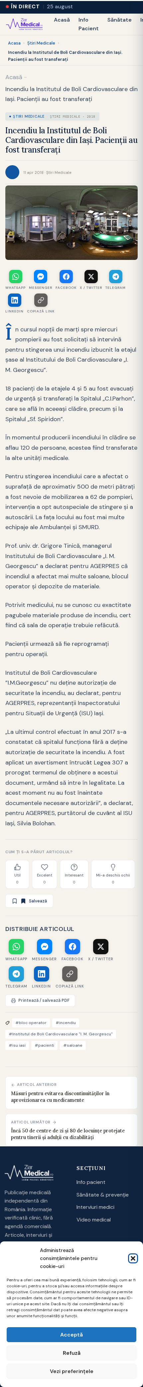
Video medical (93, 1219)
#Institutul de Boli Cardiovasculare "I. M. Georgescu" (61, 1034)
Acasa (14, 43)
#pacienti (44, 1045)
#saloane (72, 1045)
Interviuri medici (95, 1207)
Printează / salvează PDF (44, 1000)
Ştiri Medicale (41, 43)
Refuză (71, 1352)
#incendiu (66, 1022)
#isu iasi (17, 1045)
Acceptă (71, 1334)
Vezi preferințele (71, 1371)
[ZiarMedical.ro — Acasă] (29, 1173)
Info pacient (90, 1182)
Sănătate (119, 19)
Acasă (62, 19)
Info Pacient (88, 24)
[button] (133, 1258)
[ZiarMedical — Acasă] (24, 24)
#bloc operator (31, 1022)
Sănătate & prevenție (102, 1194)
